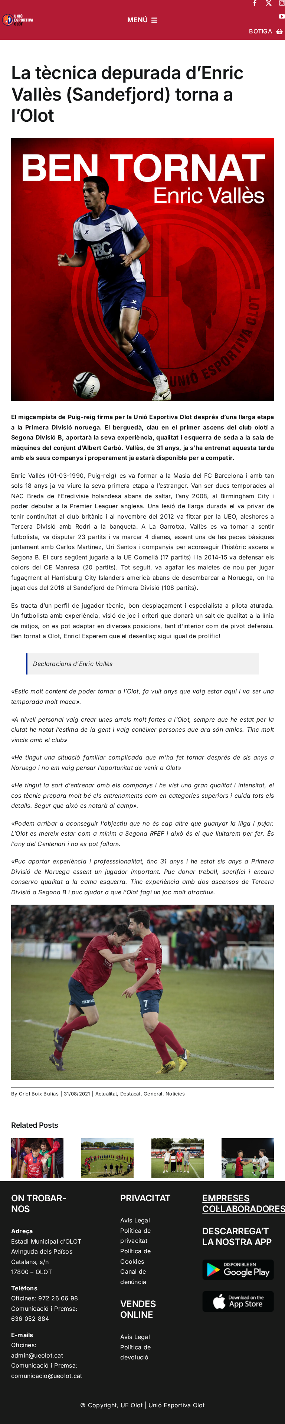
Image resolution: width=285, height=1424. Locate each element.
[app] (238, 1294)
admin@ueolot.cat (37, 1355)
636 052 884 (30, 1318)
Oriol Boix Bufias (39, 1094)
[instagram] (282, 3)
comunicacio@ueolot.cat (46, 1375)
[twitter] (269, 3)
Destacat (130, 1094)
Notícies (175, 1094)
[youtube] (282, 16)
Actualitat (106, 1094)
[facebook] (255, 3)
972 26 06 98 (58, 1298)
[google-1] (238, 1262)
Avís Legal (135, 1220)
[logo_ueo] (19, 13)
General (153, 1094)
